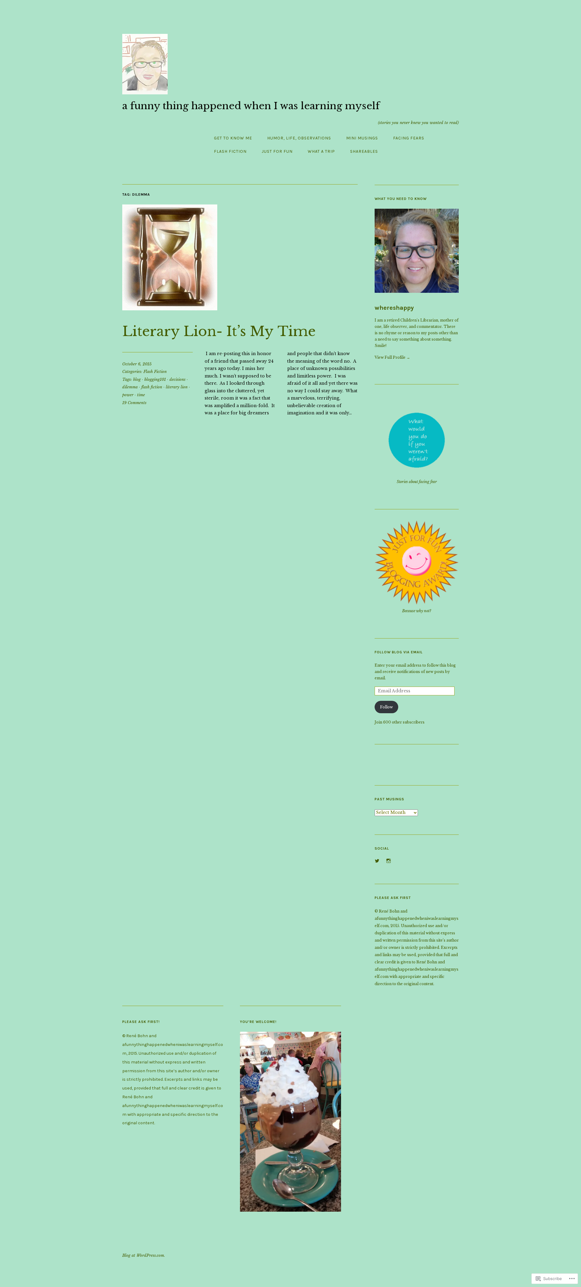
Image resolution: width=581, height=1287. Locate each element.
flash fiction (151, 387)
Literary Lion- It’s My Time (219, 331)
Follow (386, 707)
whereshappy (394, 307)
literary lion (177, 387)
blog (137, 379)
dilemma (130, 387)
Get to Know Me (233, 138)
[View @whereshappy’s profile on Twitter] (377, 860)
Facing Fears (408, 138)
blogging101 (155, 379)
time (141, 395)
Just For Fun (277, 151)
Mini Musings (362, 138)
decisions (177, 379)
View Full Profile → (392, 357)
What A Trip (321, 151)
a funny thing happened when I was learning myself (251, 106)
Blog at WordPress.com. (143, 1255)
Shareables (364, 151)
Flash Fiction (230, 151)
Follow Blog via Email (399, 652)
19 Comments (134, 402)
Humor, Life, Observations (299, 138)
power (127, 395)
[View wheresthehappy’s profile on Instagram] (388, 860)
